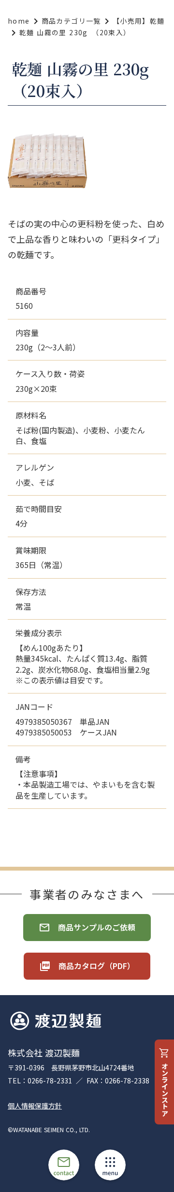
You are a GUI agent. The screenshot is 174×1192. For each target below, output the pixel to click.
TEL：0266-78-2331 (40, 1080)
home (19, 21)
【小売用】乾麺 (139, 21)
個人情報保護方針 (35, 1105)
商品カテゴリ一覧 (71, 21)
